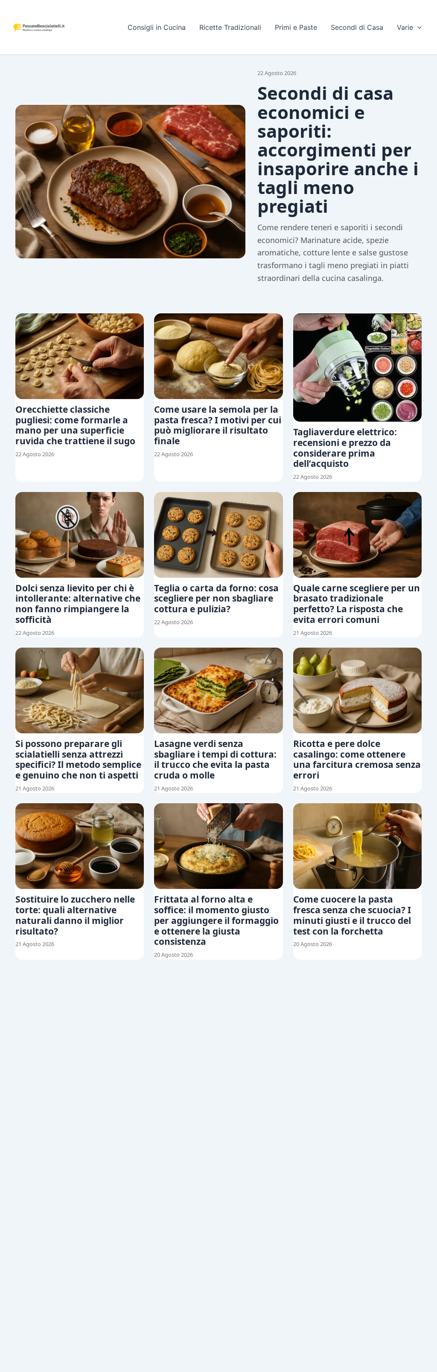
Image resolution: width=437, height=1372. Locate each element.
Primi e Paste (296, 27)
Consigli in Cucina (157, 27)
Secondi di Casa (357, 27)
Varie (405, 27)
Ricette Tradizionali (230, 27)
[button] (417, 27)
